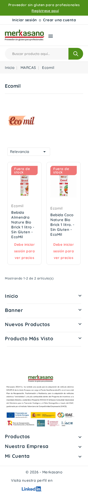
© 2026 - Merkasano (44, 472)
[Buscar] (75, 54)
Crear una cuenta (59, 20)
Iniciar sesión (24, 20)
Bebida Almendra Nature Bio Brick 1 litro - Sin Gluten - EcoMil (22, 224)
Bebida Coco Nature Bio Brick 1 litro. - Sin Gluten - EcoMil (62, 225)
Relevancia (28, 152)
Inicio (11, 296)
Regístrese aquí (45, 11)
